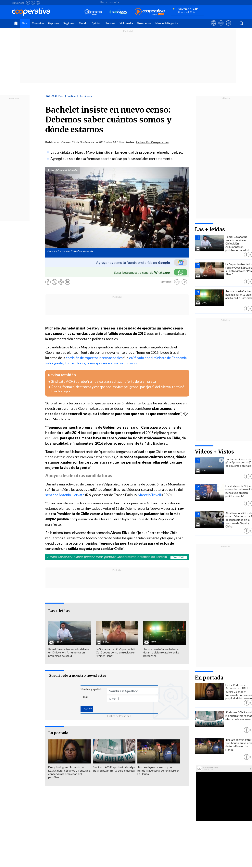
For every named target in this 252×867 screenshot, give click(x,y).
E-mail (84, 696)
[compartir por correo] (177, 282)
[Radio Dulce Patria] (93, 12)
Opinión (96, 23)
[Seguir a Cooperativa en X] (33, 2)
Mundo (83, 23)
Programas (144, 23)
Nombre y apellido (91, 689)
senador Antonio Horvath (64, 495)
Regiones (69, 23)
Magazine (38, 23)
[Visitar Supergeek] (228, 27)
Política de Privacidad (119, 716)
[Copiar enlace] (184, 282)
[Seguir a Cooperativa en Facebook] (28, 2)
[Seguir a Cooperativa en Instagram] (38, 2)
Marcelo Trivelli (150, 495)
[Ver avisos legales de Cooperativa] (213, 27)
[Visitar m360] (221, 27)
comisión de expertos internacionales (94, 358)
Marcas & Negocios (167, 23)
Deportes (53, 23)
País (25, 23)
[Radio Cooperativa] (150, 12)
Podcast (110, 23)
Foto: (51, 170)
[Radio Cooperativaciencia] (118, 12)
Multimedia (126, 23)
